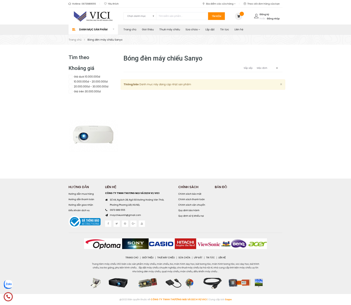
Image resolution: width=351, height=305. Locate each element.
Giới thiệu (148, 29)
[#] (93, 136)
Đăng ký (264, 14)
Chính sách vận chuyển (191, 204)
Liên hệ (239, 29)
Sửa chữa (192, 29)
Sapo (228, 299)
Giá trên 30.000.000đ (87, 91)
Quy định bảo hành (188, 210)
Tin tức (224, 29)
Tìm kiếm (216, 16)
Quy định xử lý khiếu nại (191, 215)
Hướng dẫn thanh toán (81, 199)
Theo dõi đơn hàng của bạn (263, 3)
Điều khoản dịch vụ (79, 210)
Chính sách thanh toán (191, 199)
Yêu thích (113, 3)
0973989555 (89, 3)
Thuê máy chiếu (169, 29)
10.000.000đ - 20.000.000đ (90, 81)
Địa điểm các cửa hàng (220, 3)
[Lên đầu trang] (343, 282)
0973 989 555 (117, 210)
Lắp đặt (210, 29)
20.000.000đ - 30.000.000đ (90, 86)
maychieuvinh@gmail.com (125, 215)
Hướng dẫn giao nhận (81, 204)
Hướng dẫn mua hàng (81, 193)
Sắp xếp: (248, 68)
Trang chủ (129, 29)
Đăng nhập (273, 18)
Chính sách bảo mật (189, 193)
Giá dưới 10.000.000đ (86, 76)
